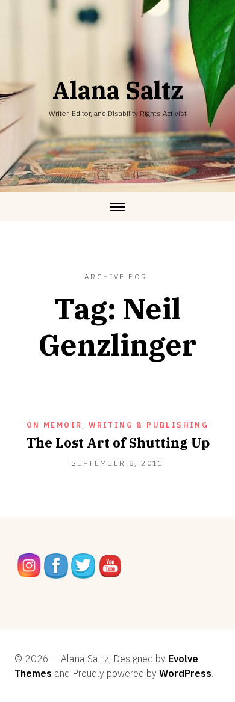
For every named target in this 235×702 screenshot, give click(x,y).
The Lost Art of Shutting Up (118, 442)
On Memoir (55, 425)
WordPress (185, 673)
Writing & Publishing (148, 425)
